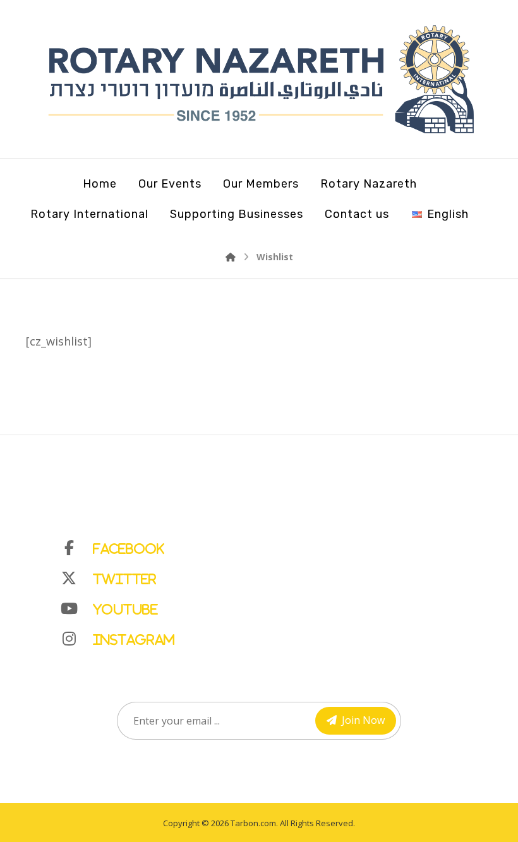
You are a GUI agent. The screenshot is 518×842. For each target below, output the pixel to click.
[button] (272, 545)
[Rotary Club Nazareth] (259, 79)
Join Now (363, 720)
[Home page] (231, 257)
